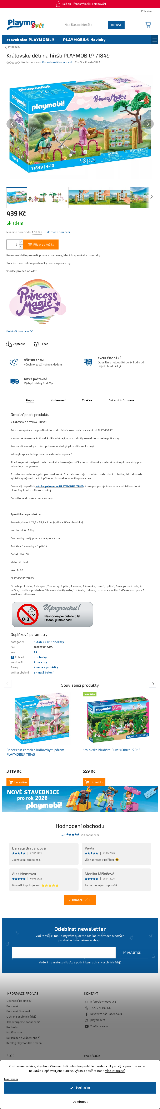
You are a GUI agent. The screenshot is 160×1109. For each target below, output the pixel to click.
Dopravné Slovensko (19, 1011)
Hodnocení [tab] (58, 400)
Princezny (40, 662)
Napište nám (14, 1032)
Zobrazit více (80, 900)
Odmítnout (80, 1102)
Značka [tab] (87, 400)
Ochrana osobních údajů (21, 1017)
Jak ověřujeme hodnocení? (23, 1022)
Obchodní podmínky (18, 1001)
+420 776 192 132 (100, 1008)
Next (153, 684)
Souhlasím (83, 1087)
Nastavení (11, 1079)
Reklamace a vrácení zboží (23, 1038)
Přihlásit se (132, 952)
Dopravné (12, 1006)
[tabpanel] (42, 739)
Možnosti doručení (58, 232)
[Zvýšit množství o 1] (21, 242)
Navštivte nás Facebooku (106, 1014)
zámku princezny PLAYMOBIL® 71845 (60, 486)
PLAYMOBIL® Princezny (49, 642)
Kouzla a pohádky (46, 667)
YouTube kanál (99, 1026)
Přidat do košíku (43, 244)
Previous (8, 684)
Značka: (87, 62)
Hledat (116, 24)
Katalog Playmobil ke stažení (24, 1043)
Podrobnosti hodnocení (57, 63)
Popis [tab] (30, 400)
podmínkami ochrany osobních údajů (98, 963)
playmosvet (97, 1020)
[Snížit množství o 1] (21, 247)
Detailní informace (17, 331)
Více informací (115, 1071)
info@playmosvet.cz (103, 1002)
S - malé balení (43, 673)
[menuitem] (30, 40)
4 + (35, 652)
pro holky (40, 657)
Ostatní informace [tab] (121, 400)
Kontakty (12, 1027)
